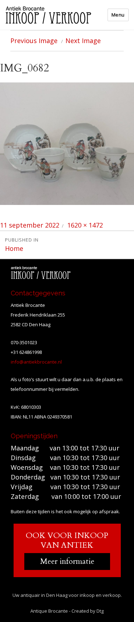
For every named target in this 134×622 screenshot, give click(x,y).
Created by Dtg (87, 611)
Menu (118, 14)
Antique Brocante (49, 611)
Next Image (83, 40)
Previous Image (34, 40)
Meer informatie (67, 561)
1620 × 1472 (85, 225)
